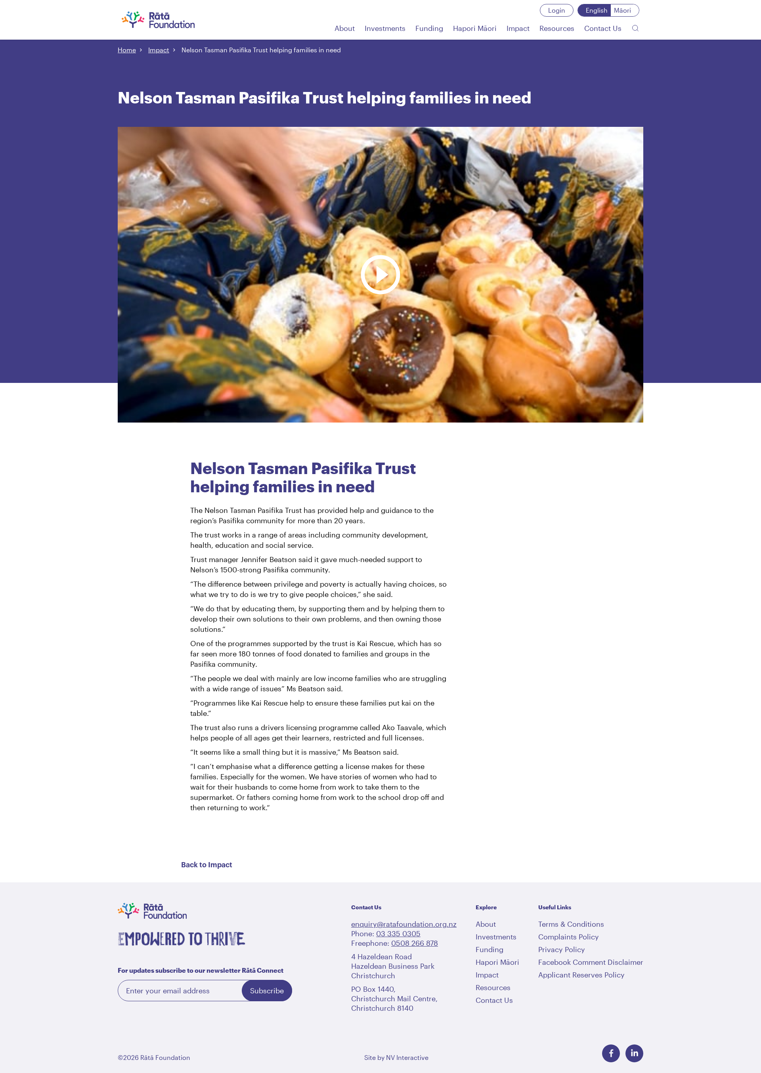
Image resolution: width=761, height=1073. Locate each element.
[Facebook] (611, 1053)
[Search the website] (635, 28)
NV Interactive (407, 1057)
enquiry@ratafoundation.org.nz (404, 924)
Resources (493, 987)
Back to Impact (206, 864)
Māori (622, 10)
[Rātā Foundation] (158, 19)
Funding (489, 949)
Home (127, 50)
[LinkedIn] (634, 1053)
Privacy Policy (561, 949)
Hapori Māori (497, 962)
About (486, 924)
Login (556, 10)
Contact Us (494, 1000)
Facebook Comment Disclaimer (590, 962)
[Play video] (380, 235)
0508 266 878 (414, 943)
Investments (496, 936)
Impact (158, 50)
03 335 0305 (398, 933)
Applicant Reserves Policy (581, 974)
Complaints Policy (568, 936)
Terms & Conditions (571, 924)
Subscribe (267, 990)
